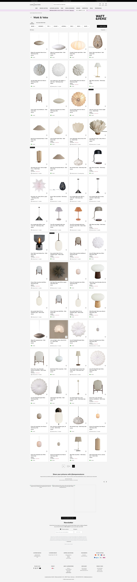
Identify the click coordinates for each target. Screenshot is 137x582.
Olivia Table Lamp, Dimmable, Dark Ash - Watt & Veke (97, 283)
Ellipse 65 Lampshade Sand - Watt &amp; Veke (38, 341)
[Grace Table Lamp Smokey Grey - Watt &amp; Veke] (39, 246)
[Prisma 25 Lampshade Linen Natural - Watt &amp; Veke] (59, 448)
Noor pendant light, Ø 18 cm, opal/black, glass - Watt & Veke (37, 312)
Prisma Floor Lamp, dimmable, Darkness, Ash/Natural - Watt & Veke (97, 398)
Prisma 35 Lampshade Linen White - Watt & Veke (38, 455)
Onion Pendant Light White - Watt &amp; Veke (57, 139)
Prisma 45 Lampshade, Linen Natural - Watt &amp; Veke (39, 427)
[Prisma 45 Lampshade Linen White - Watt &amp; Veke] (78, 275)
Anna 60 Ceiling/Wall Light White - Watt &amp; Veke (96, 369)
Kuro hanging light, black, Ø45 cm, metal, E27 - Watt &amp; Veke (77, 197)
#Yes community (84, 568)
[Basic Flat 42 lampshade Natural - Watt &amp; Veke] (39, 132)
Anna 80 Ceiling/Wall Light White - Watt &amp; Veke (38, 398)
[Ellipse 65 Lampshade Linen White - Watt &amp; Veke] (59, 103)
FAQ (37, 557)
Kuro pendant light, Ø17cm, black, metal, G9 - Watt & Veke (96, 197)
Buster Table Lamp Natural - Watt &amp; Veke (96, 53)
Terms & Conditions (68, 569)
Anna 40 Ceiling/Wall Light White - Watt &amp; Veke (77, 341)
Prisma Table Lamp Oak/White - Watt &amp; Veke (58, 312)
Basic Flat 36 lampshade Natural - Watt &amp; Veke (58, 168)
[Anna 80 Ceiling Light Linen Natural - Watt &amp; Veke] (39, 74)
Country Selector (68, 572)
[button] (47, 49)
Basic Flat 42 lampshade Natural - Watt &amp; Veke (39, 139)
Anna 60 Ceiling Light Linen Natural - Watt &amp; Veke (77, 110)
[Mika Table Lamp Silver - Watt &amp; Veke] (78, 448)
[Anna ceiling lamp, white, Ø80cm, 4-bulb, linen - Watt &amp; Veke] (59, 74)
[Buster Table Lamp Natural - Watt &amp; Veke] (98, 45)
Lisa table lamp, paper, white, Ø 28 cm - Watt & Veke (97, 139)
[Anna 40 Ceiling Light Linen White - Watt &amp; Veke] (98, 246)
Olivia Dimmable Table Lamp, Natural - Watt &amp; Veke (97, 312)
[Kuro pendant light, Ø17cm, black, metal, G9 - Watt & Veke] (98, 190)
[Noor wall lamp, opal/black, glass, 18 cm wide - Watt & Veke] (59, 419)
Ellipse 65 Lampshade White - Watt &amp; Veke (57, 53)
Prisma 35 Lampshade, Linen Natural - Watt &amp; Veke (97, 427)
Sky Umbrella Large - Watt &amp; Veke (78, 426)
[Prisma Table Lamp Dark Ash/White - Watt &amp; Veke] (39, 275)
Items (32, 22)
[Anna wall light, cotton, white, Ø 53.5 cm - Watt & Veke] (59, 333)
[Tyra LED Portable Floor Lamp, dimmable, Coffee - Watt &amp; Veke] (78, 391)
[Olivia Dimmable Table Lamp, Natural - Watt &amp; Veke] (98, 304)
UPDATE (80, 10)
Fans (62, 8)
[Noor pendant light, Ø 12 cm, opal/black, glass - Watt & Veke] (59, 246)
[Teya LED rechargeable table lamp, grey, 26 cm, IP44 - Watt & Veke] (59, 217)
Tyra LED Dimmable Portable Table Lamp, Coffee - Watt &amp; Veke (77, 369)
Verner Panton (100, 569)
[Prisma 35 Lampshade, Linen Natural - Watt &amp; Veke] (98, 419)
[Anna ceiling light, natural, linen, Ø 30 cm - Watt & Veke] (78, 132)
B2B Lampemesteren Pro (84, 570)
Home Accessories (100, 571)
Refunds (68, 557)
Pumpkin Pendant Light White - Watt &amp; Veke (78, 53)
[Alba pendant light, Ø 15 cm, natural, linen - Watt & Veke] (98, 448)
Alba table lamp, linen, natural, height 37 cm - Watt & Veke (39, 168)
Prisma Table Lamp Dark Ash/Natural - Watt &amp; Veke (78, 254)
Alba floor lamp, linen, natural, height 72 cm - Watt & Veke (97, 110)
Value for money (99, 570)
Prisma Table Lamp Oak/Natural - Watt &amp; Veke (39, 110)
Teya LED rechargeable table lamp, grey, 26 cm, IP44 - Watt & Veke (57, 225)
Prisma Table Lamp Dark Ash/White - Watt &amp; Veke (38, 283)
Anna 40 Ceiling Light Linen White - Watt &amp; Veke (96, 254)
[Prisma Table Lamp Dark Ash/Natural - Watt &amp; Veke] (78, 246)
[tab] (33, 26)
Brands (37, 12)
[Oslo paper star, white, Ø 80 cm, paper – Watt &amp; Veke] (39, 190)
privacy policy (69, 541)
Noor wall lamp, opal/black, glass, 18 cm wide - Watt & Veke (58, 427)
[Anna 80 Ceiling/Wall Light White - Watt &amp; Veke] (39, 391)
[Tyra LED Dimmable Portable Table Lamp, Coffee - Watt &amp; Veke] (78, 362)
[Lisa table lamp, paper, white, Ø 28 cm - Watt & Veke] (98, 132)
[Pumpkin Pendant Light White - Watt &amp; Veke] (78, 45)
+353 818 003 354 (79, 576)
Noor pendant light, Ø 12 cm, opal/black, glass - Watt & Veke (57, 254)
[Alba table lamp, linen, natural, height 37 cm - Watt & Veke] (39, 161)
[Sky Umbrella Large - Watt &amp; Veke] (78, 419)
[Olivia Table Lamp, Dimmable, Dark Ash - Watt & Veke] (98, 275)
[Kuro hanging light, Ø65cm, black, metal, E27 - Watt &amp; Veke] (39, 217)
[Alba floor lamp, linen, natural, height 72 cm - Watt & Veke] (98, 103)
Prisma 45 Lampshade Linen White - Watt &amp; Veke (77, 283)
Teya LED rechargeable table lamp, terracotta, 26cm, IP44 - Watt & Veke (78, 225)
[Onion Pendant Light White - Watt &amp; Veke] (59, 132)
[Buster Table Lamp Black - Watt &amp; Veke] (59, 190)
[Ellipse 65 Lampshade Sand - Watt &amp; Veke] (39, 333)
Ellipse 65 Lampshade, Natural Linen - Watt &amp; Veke (39, 53)
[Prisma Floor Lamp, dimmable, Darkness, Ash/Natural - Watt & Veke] (98, 391)
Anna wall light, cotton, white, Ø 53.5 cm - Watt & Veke (58, 341)
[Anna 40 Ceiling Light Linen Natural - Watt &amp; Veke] (78, 74)
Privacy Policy (68, 570)
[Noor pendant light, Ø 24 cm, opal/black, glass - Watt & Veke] (78, 304)
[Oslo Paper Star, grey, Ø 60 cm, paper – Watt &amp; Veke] (59, 275)
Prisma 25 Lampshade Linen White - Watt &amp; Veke (97, 341)
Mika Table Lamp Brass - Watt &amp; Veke (97, 81)
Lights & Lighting (32, 12)
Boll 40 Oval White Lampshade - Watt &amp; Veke (58, 369)
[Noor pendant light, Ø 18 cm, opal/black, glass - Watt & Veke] (39, 304)
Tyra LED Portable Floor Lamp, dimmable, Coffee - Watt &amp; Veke (77, 398)
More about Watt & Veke (40, 22)
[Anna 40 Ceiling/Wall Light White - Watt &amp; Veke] (78, 333)
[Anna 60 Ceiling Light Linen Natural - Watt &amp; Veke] (78, 103)
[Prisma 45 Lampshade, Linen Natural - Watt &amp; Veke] (39, 419)
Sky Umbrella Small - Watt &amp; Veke (78, 167)
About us (68, 568)
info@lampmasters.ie (88, 576)
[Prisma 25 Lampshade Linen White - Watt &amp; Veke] (98, 333)
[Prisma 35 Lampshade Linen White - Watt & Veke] (39, 448)
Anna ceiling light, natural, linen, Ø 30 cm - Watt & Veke (78, 139)
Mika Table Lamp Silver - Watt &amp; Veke (78, 455)
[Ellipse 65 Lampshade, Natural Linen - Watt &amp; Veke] (39, 45)
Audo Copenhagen (100, 568)
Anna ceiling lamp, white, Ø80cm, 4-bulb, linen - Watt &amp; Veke (58, 81)
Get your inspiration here (68, 517)
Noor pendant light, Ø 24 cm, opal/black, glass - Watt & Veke (76, 312)
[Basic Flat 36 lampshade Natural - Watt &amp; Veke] (59, 161)
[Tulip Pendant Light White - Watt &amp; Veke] (59, 391)
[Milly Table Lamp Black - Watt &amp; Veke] (98, 161)
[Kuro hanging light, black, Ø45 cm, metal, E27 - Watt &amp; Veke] (78, 190)
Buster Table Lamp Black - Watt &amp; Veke (58, 197)
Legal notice (68, 571)
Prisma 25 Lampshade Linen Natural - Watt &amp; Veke (58, 455)
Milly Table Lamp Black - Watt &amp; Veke (97, 168)
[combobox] (70, 4)
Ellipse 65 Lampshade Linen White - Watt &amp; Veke (57, 110)
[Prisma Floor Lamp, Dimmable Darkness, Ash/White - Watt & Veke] (39, 362)
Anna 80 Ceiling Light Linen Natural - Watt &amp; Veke (38, 81)
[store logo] (35, 4)
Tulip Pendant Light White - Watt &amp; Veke (57, 398)
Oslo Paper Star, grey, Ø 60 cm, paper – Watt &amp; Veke (58, 283)
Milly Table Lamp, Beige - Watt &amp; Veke (97, 225)
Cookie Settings (84, 569)
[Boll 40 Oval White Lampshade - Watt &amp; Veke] (59, 362)
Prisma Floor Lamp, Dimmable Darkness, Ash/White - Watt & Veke (38, 369)
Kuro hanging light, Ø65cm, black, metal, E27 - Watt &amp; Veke (38, 225)
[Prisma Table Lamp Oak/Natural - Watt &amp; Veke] (39, 103)
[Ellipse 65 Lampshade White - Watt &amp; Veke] (59, 45)
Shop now (72, 10)
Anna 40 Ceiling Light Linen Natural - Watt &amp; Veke (77, 81)
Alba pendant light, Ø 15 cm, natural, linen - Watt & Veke (97, 455)
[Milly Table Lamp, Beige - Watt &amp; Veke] (98, 217)
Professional (98, 8)
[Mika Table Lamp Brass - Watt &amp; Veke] (98, 74)
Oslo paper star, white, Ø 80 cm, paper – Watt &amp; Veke (39, 197)
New (36, 8)
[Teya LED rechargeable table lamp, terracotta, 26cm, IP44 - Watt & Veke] (78, 217)
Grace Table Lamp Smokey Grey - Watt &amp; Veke (39, 254)
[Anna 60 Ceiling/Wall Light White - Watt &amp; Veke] (98, 362)
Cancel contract (68, 558)
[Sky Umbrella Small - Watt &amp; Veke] (78, 161)
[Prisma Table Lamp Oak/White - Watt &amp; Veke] (59, 304)
